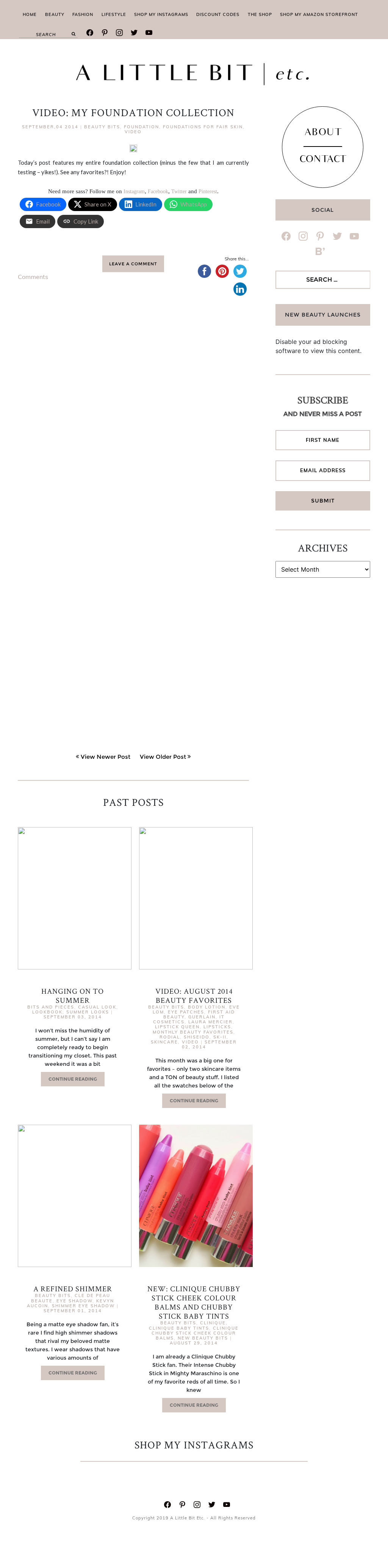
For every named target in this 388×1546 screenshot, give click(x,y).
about (322, 133)
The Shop (260, 14)
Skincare (164, 1042)
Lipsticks (217, 1026)
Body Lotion (206, 1007)
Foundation (141, 126)
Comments (33, 277)
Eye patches (186, 1012)
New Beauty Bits (203, 1338)
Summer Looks (87, 1012)
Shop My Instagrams (161, 14)
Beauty (54, 14)
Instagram (134, 191)
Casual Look (97, 1007)
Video (133, 131)
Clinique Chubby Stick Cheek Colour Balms (195, 1333)
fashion (82, 14)
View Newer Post (105, 756)
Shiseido (197, 1037)
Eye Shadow (74, 1300)
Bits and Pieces (50, 1007)
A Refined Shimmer (72, 1289)
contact (322, 160)
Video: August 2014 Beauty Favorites (194, 995)
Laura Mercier (210, 1021)
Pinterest (208, 191)
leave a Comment (133, 263)
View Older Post (163, 756)
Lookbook (47, 1012)
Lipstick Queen (177, 1026)
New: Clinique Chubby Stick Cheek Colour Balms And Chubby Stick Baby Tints (194, 1302)
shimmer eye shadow (83, 1305)
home (30, 14)
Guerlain (202, 1017)
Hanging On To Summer (72, 995)
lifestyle (114, 14)
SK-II (220, 1037)
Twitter (179, 191)
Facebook (158, 191)
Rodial (170, 1037)
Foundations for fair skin (203, 126)
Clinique (213, 1322)
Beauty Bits (102, 126)
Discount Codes (217, 14)
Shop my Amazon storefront (319, 14)
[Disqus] (133, 421)
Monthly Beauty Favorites (193, 1032)
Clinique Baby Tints (179, 1328)
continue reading (72, 1079)
